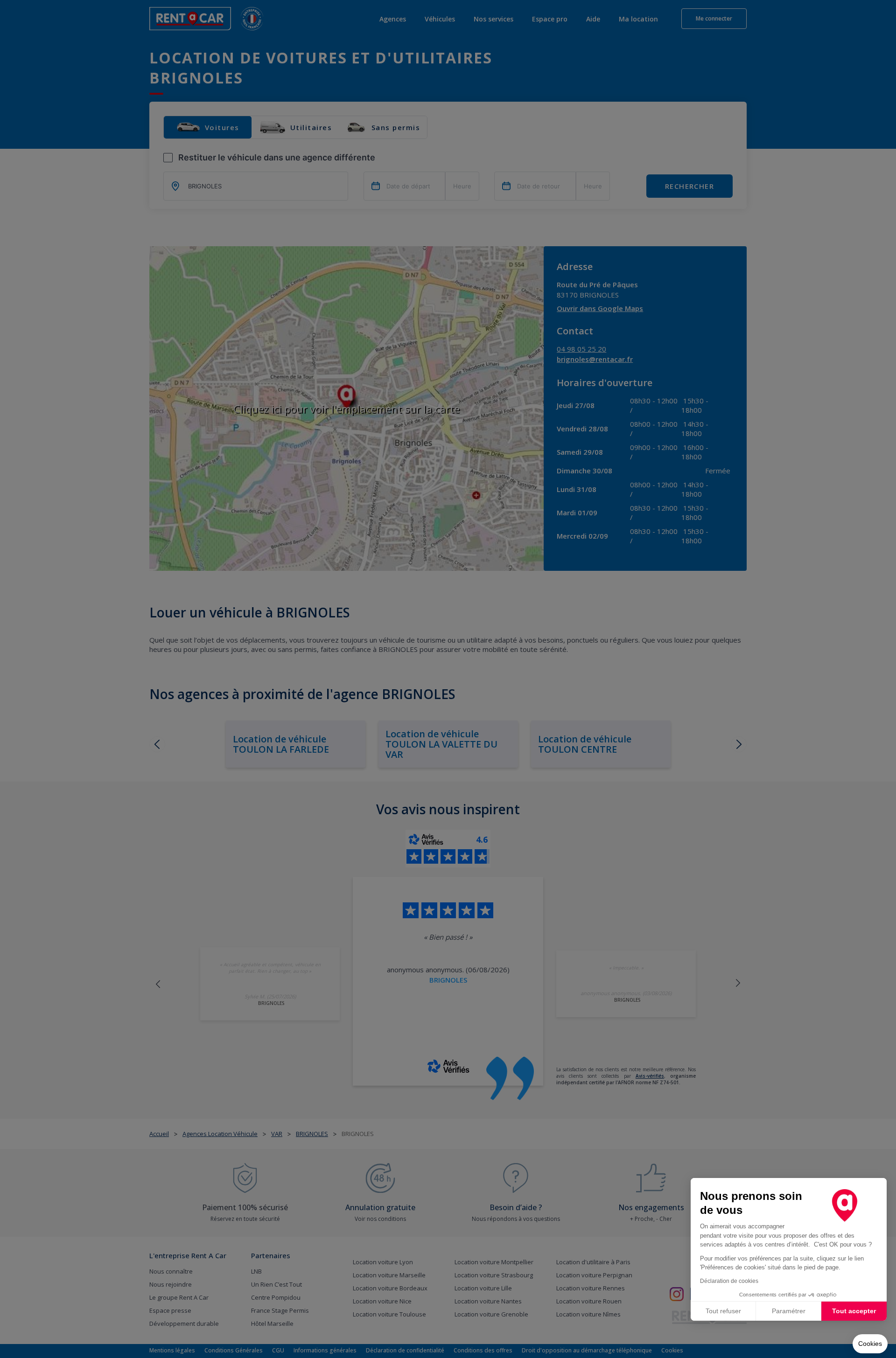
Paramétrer (788, 1311)
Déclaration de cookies (729, 1281)
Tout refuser (723, 1311)
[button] (870, 1344)
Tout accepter (854, 1311)
